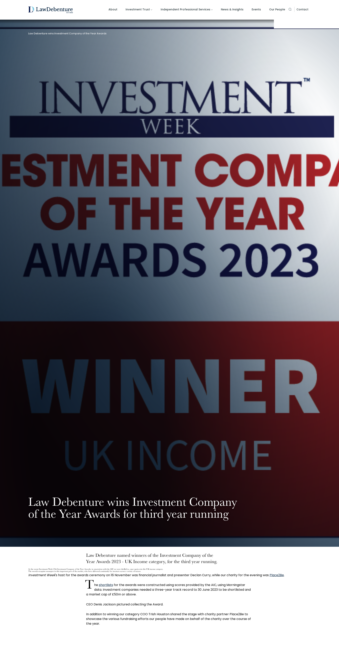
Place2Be (277, 575)
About (112, 9)
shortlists (106, 585)
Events (256, 9)
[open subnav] (151, 10)
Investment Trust (138, 9)
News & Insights (232, 9)
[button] (289, 9)
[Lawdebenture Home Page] (50, 9)
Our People (277, 9)
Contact (302, 9)
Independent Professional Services (185, 9)
